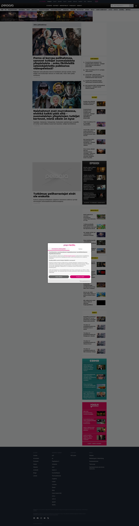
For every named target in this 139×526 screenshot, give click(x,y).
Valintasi (80, 249)
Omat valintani (58, 276)
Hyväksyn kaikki (80, 276)
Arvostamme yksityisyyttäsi (59, 248)
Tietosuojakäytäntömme (85, 281)
